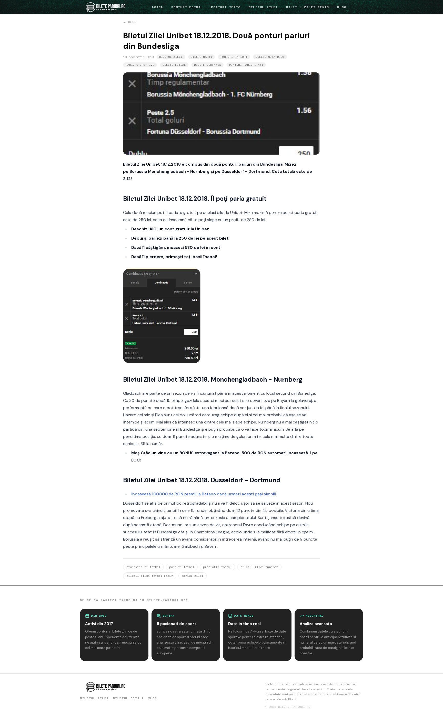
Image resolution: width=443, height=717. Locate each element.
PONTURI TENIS (225, 7)
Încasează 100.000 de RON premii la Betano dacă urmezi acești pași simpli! (203, 494)
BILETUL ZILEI (263, 7)
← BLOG (130, 22)
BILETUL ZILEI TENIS (307, 7)
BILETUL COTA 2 (128, 698)
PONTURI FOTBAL (187, 7)
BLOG (341, 7)
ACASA (157, 7)
